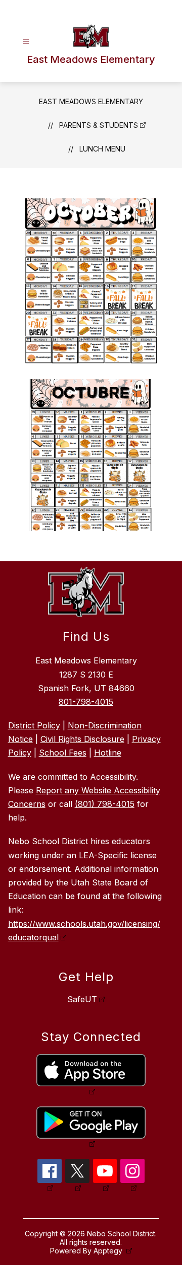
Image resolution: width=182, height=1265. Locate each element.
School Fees (62, 753)
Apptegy (109, 1250)
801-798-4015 (86, 702)
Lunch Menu (102, 148)
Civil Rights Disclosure (82, 739)
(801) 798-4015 (104, 804)
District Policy (34, 725)
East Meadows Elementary (91, 101)
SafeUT (82, 999)
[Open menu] (26, 41)
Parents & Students (98, 125)
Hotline (107, 753)
